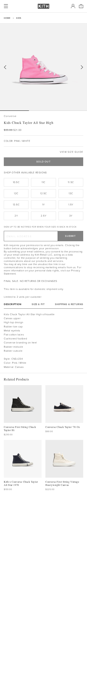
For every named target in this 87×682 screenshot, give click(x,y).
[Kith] (43, 6)
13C (71, 193)
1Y (43, 204)
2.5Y (43, 216)
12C (16, 193)
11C (43, 182)
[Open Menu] (6, 6)
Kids (18, 18)
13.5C (16, 204)
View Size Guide (71, 152)
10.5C (16, 182)
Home (7, 18)
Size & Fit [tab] (38, 304)
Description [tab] (13, 304)
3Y (70, 216)
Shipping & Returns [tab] (69, 304)
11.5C (71, 182)
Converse (10, 116)
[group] (43, 67)
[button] (43, 110)
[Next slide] (82, 67)
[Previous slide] (5, 67)
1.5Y (70, 204)
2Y (16, 216)
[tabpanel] (43, 340)
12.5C (43, 193)
